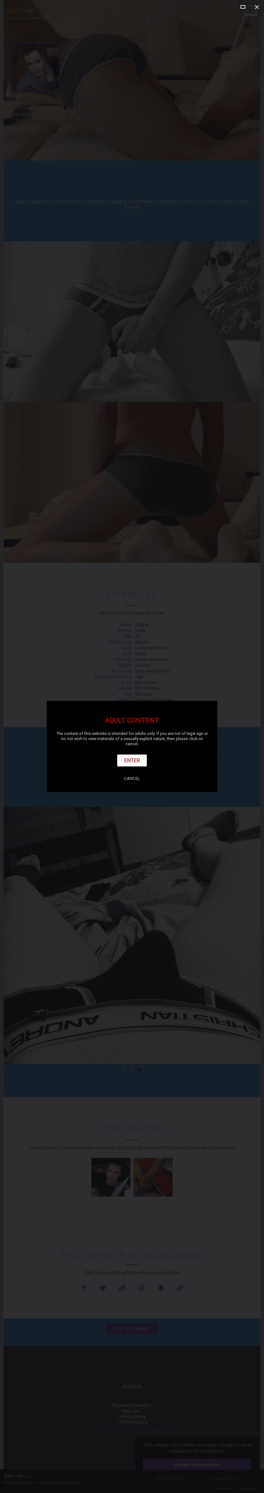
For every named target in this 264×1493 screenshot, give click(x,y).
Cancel (132, 778)
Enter (132, 760)
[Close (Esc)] (257, 7)
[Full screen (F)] (243, 7)
